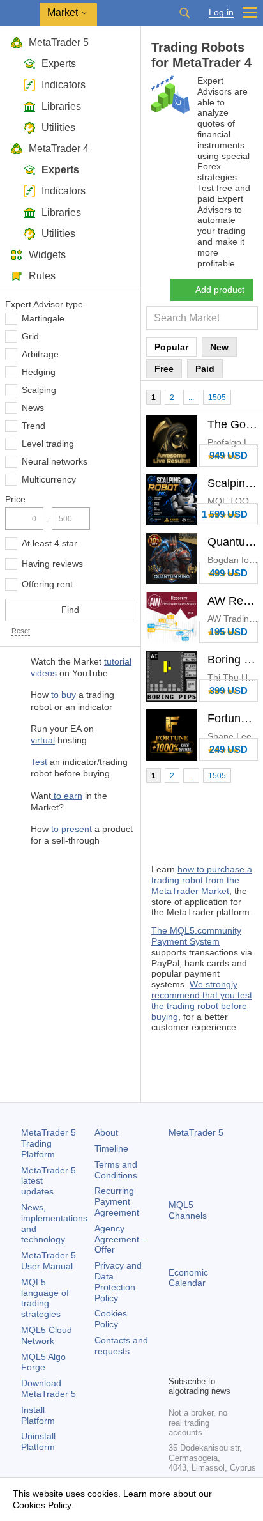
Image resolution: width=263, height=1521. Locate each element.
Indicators (63, 84)
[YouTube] (176, 1363)
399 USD (228, 690)
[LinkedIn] (196, 1363)
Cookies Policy (110, 1318)
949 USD (228, 455)
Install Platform (38, 1415)
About (106, 1132)
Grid (30, 336)
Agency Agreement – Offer (120, 1239)
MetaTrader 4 (59, 148)
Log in (221, 12)
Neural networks (54, 461)
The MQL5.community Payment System (196, 935)
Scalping (39, 390)
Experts (58, 63)
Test (39, 762)
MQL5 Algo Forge (43, 1362)
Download (48, 1388)
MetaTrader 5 (59, 42)
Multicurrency (49, 479)
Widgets (47, 254)
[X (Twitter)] (217, 1343)
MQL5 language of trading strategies (45, 1298)
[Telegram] (196, 1343)
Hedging (39, 372)
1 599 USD (225, 514)
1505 (217, 397)
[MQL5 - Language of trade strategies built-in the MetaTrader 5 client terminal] (19, 13)
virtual (43, 740)
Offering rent (47, 584)
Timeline (111, 1148)
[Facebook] (176, 1343)
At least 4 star (49, 543)
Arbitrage (40, 354)
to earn (66, 796)
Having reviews (52, 564)
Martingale (43, 318)
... (191, 397)
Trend (33, 426)
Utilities (58, 127)
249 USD (228, 749)
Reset (20, 631)
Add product (219, 289)
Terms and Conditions (115, 1169)
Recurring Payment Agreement (116, 1201)
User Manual (48, 1260)
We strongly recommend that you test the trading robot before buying (201, 1000)
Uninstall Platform (38, 1441)
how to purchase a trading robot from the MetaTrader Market (201, 880)
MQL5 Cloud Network (46, 1335)
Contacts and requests (121, 1345)
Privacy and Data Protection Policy (118, 1281)
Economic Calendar (188, 1277)
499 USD (228, 572)
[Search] (184, 12)
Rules (42, 275)
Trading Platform (48, 1143)
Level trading (48, 443)
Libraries (61, 106)
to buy (63, 695)
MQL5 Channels (188, 1210)
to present (71, 829)
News (33, 408)
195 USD (228, 631)
